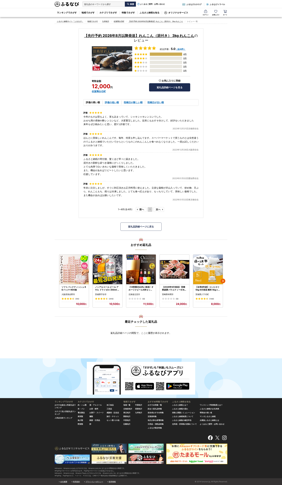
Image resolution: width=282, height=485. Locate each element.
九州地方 (105, 21)
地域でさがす (88, 12)
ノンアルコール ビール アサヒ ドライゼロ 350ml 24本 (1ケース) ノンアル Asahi (107, 288)
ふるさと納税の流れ (180, 409)
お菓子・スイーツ (96, 412)
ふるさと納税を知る (150, 12)
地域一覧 (126, 405)
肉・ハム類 (82, 405)
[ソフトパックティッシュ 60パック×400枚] (74, 269)
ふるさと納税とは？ (180, 405)
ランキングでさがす (67, 12)
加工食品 (110, 405)
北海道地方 (127, 409)
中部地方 (126, 420)
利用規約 (76, 482)
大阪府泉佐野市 (68, 294)
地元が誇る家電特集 (156, 420)
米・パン (81, 409)
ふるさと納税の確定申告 (182, 420)
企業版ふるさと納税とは (209, 420)
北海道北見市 (134, 294)
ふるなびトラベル (217, 4)
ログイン (206, 15)
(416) (111, 299)
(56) (77, 299)
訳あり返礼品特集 (155, 409)
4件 (185, 54)
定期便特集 (152, 416)
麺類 (91, 416)
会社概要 (63, 482)
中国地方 (138, 405)
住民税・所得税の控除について (184, 424)
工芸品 (109, 409)
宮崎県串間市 (167, 294)
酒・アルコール (95, 405)
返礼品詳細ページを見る (170, 87)
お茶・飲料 (93, 409)
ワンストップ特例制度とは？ (211, 405)
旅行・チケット (113, 416)
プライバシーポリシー (94, 482)
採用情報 (112, 482)
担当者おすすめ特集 (156, 412)
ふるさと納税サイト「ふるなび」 (70, 21)
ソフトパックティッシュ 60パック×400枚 (74, 288)
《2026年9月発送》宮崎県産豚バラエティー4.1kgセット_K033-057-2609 (174, 288)
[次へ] (223, 281)
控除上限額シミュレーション (183, 412)
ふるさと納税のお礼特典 (209, 409)
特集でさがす (128, 12)
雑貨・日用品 (94, 420)
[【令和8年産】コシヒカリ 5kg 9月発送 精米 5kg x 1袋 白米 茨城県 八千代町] (208, 269)
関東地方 (126, 416)
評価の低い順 (112, 102)
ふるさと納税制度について (182, 416)
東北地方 (126, 412)
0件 (185, 58)
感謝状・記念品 (113, 412)
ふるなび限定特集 (155, 428)
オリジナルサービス (178, 12)
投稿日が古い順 (155, 102)
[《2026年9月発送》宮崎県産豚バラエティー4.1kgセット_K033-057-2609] (174, 269)
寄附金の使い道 (206, 412)
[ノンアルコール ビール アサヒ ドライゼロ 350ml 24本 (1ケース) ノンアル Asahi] (107, 269)
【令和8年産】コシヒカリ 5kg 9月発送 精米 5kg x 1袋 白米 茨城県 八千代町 (207, 288)
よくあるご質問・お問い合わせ (152, 4)
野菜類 (80, 424)
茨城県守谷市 (100, 294)
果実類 (80, 416)
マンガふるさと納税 (208, 416)
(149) (211, 299)
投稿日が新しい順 (133, 102)
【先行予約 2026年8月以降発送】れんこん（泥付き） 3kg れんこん (155, 21)
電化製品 (81, 412)
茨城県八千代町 (202, 294)
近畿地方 (126, 424)
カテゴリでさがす (108, 12)
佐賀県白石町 (119, 21)
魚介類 (80, 420)
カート (225, 15)
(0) (143, 299)
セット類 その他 (113, 420)
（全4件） (181, 49)
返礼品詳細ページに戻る (141, 226)
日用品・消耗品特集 (156, 424)
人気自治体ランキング (63, 418)
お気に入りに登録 (171, 80)
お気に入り (215, 15)
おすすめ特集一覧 (155, 405)
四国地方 (138, 409)
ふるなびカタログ (194, 4)
